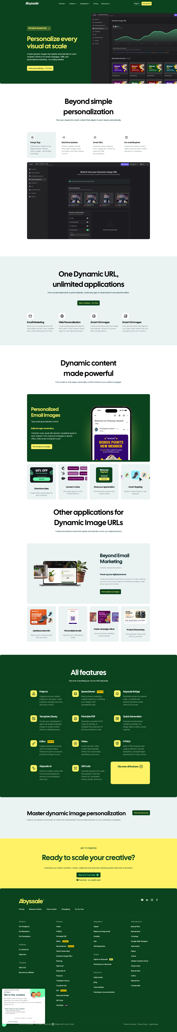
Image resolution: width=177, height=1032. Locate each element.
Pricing (95, 4)
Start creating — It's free (88, 303)
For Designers (24, 926)
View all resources (141, 813)
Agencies (22, 954)
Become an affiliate (26, 972)
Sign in (136, 3)
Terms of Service (129, 1024)
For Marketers (24, 931)
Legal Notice (153, 1024)
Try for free (79, 909)
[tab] (41, 145)
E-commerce (24, 949)
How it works (52, 909)
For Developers (25, 936)
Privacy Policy (142, 1024)
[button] (62, 4)
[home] (32, 3)
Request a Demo (35, 909)
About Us (22, 967)
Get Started (147, 3)
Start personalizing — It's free (40, 68)
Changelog (65, 909)
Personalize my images (41, 447)
